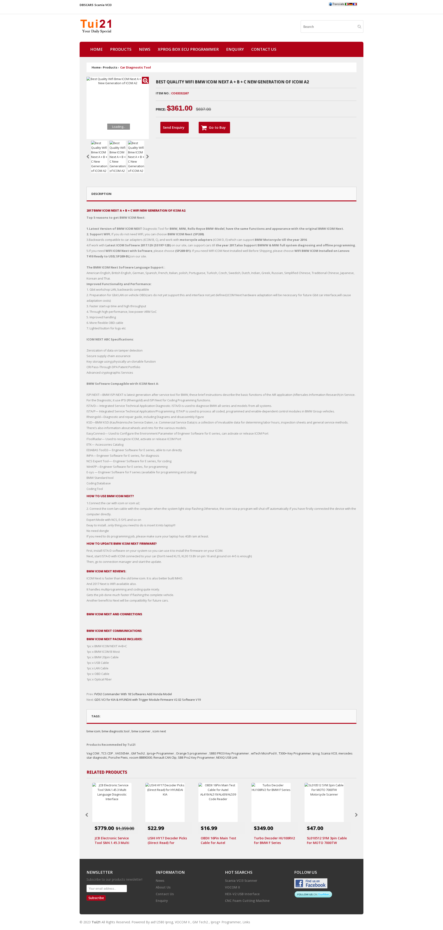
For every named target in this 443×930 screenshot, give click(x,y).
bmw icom (93, 731)
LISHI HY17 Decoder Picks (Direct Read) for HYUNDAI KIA (167, 840)
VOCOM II (232, 887)
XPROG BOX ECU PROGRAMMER (188, 49)
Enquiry (235, 49)
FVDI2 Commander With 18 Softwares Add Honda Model (133, 694)
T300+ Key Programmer (295, 753)
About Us (163, 887)
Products (121, 49)
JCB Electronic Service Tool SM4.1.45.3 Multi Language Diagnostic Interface (112, 840)
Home (96, 49)
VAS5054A (122, 753)
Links (246, 922)
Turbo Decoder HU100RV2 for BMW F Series (274, 840)
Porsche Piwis (118, 757)
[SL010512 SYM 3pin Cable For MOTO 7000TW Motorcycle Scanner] (328, 802)
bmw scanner (141, 731)
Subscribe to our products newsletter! (114, 879)
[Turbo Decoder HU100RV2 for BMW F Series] (274, 802)
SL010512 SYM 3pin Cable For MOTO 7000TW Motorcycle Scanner (327, 840)
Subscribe (96, 898)
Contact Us (263, 49)
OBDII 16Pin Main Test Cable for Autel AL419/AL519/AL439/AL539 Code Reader (221, 840)
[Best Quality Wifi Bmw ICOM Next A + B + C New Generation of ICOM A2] (145, 80)
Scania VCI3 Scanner (241, 880)
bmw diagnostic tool (115, 731)
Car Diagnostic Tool (135, 67)
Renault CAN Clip (165, 757)
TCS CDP (107, 753)
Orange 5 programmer (191, 753)
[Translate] (343, 4)
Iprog (316, 753)
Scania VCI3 (102, 5)
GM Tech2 (138, 753)
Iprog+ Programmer (160, 753)
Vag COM (93, 753)
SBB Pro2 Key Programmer (196, 757)
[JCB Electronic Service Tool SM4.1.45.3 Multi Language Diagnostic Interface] (115, 802)
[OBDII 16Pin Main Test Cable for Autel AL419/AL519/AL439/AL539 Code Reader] (221, 802)
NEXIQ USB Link (226, 757)
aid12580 (157, 922)
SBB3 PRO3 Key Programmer (229, 753)
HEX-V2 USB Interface (242, 894)
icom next (159, 731)
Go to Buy (217, 127)
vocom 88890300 (140, 757)
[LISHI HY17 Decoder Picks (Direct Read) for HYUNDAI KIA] (168, 802)
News (144, 49)
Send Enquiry (173, 127)
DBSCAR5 (86, 5)
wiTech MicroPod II (264, 753)
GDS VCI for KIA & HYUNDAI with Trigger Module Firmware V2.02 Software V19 (147, 700)
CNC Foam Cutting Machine (247, 900)
